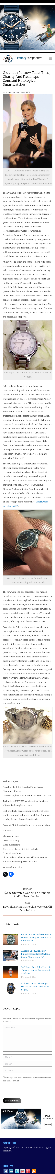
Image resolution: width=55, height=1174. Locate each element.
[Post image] (10, 939)
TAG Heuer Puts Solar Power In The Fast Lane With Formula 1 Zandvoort (36, 970)
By (9, 92)
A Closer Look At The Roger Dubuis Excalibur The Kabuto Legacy (35, 986)
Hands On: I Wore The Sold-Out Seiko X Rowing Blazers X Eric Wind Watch (36, 937)
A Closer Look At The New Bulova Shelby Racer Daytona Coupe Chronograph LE (35, 954)
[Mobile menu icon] (50, 58)
